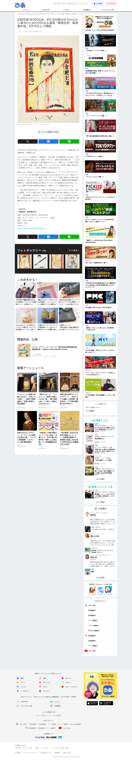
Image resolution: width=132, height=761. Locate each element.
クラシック (46, 682)
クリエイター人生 (108, 10)
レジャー (23, 687)
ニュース (25, 10)
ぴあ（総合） (92, 605)
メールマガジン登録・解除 (60, 748)
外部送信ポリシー (46, 753)
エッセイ (66, 10)
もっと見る (100, 479)
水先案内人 (87, 10)
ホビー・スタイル (71, 687)
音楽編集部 (91, 615)
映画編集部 (91, 610)
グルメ (45, 687)
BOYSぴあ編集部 (93, 630)
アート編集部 (92, 620)
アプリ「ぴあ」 (28, 748)
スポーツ (68, 682)
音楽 (44, 678)
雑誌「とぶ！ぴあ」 (42, 748)
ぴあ (30, 31)
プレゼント (46, 691)
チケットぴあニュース (92, 407)
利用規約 (57, 753)
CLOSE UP (46, 10)
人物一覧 (18, 748)
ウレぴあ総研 (89, 411)
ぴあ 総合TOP (20, 14)
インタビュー (25, 691)
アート (23, 682)
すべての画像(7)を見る (50, 132)
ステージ (68, 678)
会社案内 (18, 753)
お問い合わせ (67, 753)
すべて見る (73, 250)
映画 (22, 678)
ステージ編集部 (93, 625)
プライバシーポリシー (30, 753)
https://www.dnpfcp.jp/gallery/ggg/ (31, 228)
